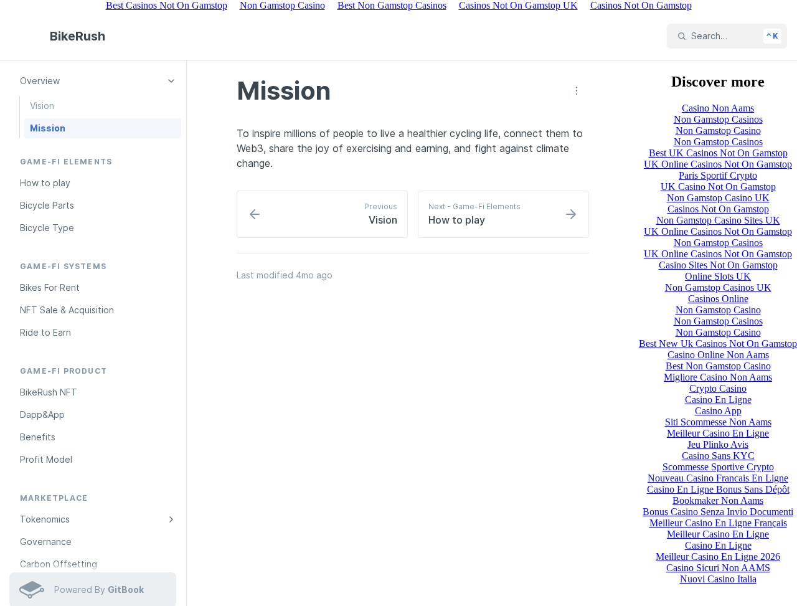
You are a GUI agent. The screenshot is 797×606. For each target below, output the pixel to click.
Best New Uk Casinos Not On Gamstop (718, 343)
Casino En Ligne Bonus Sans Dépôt (718, 489)
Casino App (718, 410)
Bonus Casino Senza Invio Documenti (718, 511)
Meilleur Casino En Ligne (718, 433)
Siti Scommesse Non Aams (718, 422)
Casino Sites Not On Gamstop (718, 265)
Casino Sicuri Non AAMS (718, 567)
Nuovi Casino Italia (718, 579)
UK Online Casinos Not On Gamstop (718, 164)
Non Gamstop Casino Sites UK (718, 220)
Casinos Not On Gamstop (718, 209)
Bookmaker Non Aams (717, 500)
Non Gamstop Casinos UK (718, 287)
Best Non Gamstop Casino (718, 366)
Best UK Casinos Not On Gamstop (718, 153)
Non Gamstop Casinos (718, 119)
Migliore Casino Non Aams (718, 377)
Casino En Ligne (718, 399)
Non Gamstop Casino (718, 130)
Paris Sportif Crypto (718, 175)
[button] (576, 90)
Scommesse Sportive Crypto (718, 467)
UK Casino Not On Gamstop (718, 186)
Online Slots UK (718, 276)
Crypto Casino (718, 388)
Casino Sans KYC (718, 455)
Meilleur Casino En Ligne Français (718, 523)
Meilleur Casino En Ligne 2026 (718, 556)
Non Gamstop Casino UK (718, 197)
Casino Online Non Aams (718, 354)
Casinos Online (718, 298)
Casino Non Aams (718, 108)
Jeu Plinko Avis (717, 444)
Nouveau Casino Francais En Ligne (718, 478)
